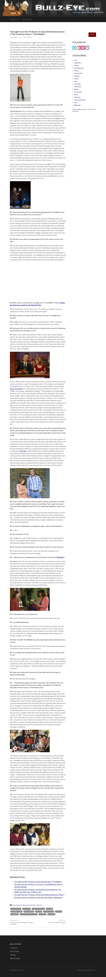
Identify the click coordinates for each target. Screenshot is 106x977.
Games (76, 79)
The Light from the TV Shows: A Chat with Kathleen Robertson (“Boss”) (39, 895)
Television (39, 905)
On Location (78, 92)
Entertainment (17, 905)
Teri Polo (58, 911)
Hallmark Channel (16, 911)
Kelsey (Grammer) (16, 389)
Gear (75, 81)
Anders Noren (87, 970)
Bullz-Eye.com (14, 19)
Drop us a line (76, 109)
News (34, 905)
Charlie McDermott (38, 908)
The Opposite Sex (79, 100)
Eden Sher (23, 451)
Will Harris (28, 37)
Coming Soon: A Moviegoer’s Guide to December (22, 922)
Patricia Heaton (48, 911)
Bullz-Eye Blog (27, 19)
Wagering (77, 105)
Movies (30, 905)
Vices (76, 102)
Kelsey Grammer (29, 911)
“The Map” (59, 557)
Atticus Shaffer (16, 908)
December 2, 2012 (16, 37)
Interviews (24, 905)
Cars (75, 60)
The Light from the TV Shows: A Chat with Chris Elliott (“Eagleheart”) (38, 897)
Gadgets (77, 76)
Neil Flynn (39, 911)
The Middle (43, 914)
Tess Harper (14, 914)
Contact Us (13, 948)
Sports (76, 94)
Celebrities (77, 63)
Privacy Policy (14, 951)
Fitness (76, 71)
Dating (76, 65)
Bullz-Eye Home (15, 958)
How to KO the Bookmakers (57, 921)
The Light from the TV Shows (29, 914)
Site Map (13, 955)
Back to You (26, 908)
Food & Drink (78, 73)
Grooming (77, 84)
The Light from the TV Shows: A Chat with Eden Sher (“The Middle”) (38, 882)
